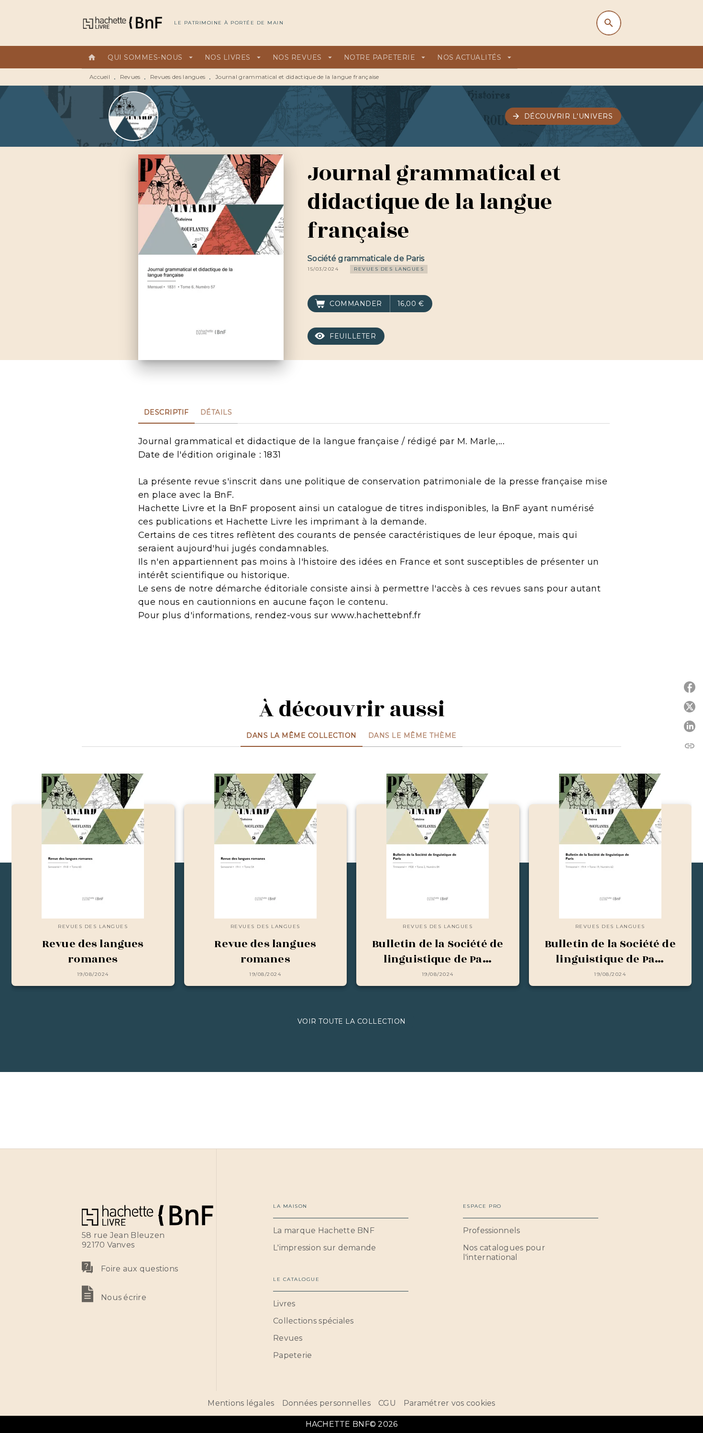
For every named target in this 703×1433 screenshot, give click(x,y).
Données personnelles (326, 1403)
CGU (387, 1403)
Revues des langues (177, 76)
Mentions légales (241, 1403)
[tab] (92, 57)
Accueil (99, 76)
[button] (563, 116)
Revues (130, 76)
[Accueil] (122, 22)
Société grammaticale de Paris (366, 258)
